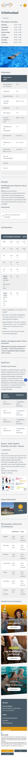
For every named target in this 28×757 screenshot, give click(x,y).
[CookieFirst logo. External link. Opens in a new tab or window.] (1, 733)
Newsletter (5, 720)
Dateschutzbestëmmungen (10, 718)
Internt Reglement (7, 723)
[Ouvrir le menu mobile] (25, 5)
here (23, 745)
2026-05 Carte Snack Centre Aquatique (12, 216)
